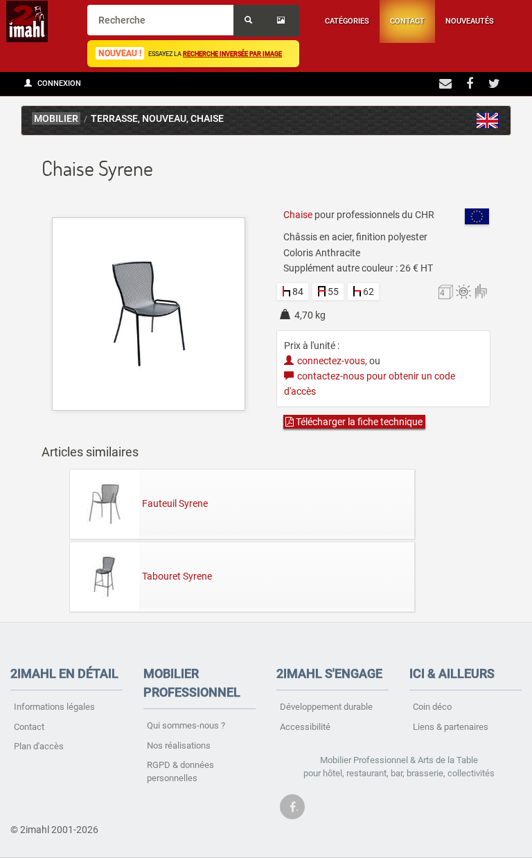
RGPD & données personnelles (180, 771)
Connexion (58, 83)
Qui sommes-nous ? (186, 725)
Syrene (488, 120)
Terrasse (114, 119)
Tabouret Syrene (177, 576)
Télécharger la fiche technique (358, 421)
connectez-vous (331, 360)
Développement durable (326, 706)
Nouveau (164, 119)
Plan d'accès (39, 746)
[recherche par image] (282, 21)
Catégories (347, 21)
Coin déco (432, 706)
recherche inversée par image (232, 53)
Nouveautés (469, 21)
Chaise (207, 119)
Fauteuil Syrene (175, 503)
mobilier (56, 119)
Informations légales (54, 706)
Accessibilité (305, 727)
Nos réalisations (179, 745)
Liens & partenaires (450, 727)
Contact (407, 21)
